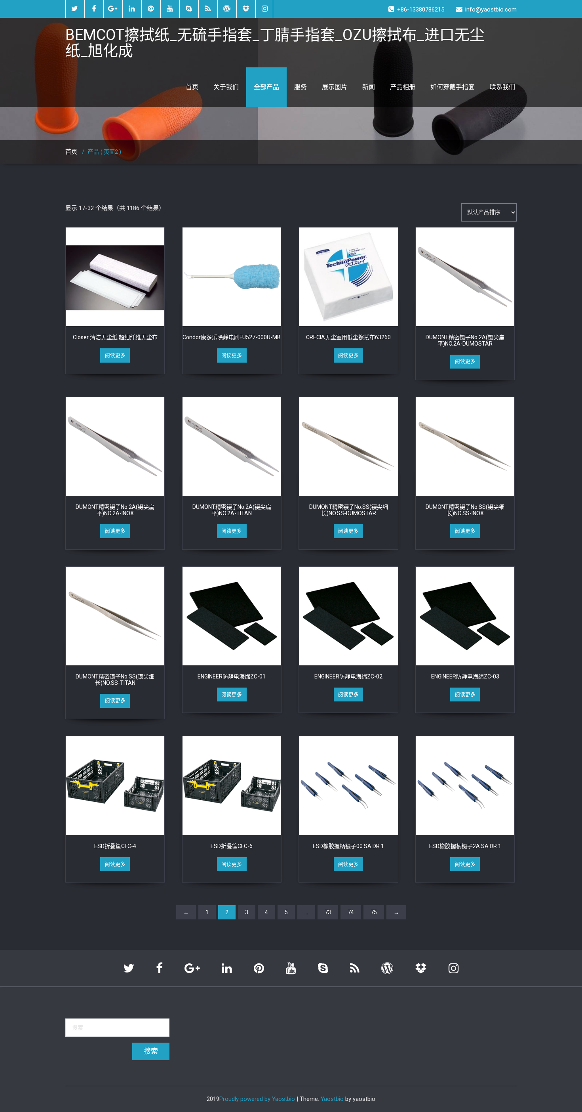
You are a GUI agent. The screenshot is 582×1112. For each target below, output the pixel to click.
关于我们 (226, 87)
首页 (192, 87)
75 (374, 912)
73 (328, 912)
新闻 (368, 87)
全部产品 (266, 87)
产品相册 (402, 87)
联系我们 (502, 87)
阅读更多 (115, 355)
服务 (300, 87)
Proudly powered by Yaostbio (257, 1098)
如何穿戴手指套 (452, 87)
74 (351, 912)
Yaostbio (332, 1098)
